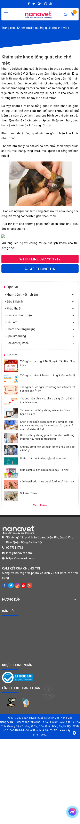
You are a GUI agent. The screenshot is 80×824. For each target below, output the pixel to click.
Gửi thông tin (41, 269)
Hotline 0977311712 (41, 259)
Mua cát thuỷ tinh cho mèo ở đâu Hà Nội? (44, 469)
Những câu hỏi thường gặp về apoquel (43, 458)
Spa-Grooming (16, 336)
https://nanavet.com (20, 558)
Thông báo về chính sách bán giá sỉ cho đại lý (47, 375)
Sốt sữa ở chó (28, 493)
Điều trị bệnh (14, 301)
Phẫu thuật (13, 308)
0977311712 (14, 547)
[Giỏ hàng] (73, 15)
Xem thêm (40, 505)
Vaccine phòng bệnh (19, 315)
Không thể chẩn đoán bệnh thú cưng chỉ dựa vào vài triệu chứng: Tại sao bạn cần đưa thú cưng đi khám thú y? (46, 425)
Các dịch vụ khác (17, 343)
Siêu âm (11, 322)
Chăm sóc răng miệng (20, 329)
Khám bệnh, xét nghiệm (22, 294)
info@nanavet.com (19, 553)
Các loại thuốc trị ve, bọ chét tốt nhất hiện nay (47, 481)
